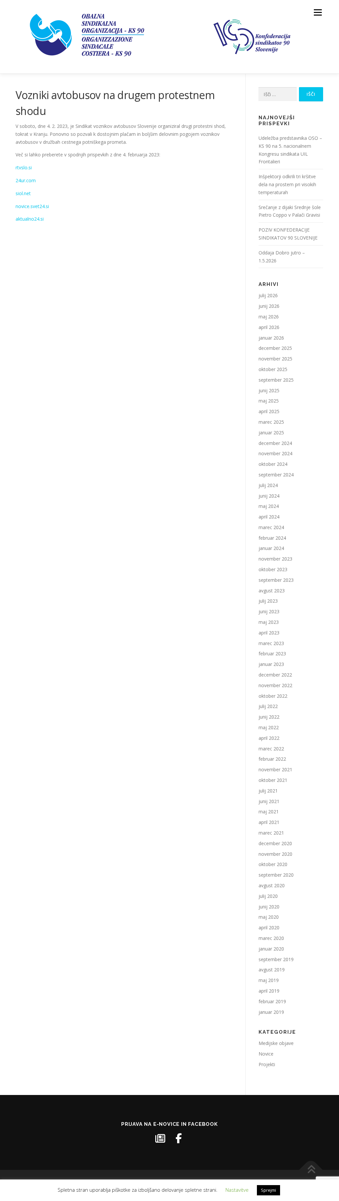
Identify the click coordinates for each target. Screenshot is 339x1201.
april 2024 (269, 517)
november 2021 (275, 769)
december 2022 (275, 675)
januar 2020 (271, 949)
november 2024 (275, 453)
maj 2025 (269, 401)
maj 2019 (269, 980)
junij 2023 (269, 611)
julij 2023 (268, 601)
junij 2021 (269, 801)
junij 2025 (269, 390)
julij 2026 (268, 295)
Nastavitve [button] (237, 1189)
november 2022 (275, 685)
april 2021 (269, 822)
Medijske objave (276, 1043)
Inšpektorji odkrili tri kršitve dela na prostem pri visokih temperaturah (287, 184)
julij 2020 (268, 896)
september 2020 (276, 875)
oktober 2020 (273, 864)
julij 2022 (268, 706)
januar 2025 (271, 432)
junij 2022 (269, 717)
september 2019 (276, 959)
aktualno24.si (30, 219)
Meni (317, 12)
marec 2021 (271, 833)
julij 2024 (268, 485)
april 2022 (269, 738)
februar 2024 (272, 538)
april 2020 (269, 927)
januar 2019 (271, 1012)
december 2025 (275, 348)
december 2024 (275, 443)
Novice (266, 1054)
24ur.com (26, 180)
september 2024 (276, 474)
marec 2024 (271, 527)
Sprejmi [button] (268, 1190)
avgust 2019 (272, 969)
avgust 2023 (272, 590)
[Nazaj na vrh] (311, 1170)
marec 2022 (271, 748)
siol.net (23, 193)
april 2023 (269, 632)
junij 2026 (269, 306)
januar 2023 (271, 664)
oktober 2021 (273, 780)
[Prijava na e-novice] (160, 1138)
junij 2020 (269, 906)
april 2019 (269, 991)
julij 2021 (268, 791)
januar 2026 (271, 338)
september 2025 (276, 380)
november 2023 (275, 559)
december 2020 (275, 843)
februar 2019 (272, 1001)
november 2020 (275, 854)
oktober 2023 (273, 569)
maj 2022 (269, 727)
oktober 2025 (273, 369)
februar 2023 (272, 653)
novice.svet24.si (32, 206)
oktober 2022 (273, 696)
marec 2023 (271, 643)
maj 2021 (269, 811)
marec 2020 (271, 938)
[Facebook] (179, 1138)
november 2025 (275, 358)
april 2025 (269, 411)
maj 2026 (269, 316)
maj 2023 (269, 622)
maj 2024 (269, 506)
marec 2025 (271, 422)
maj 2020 (269, 917)
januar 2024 (271, 548)
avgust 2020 (272, 885)
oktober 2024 (273, 464)
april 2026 (269, 327)
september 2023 (276, 580)
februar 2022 (272, 759)
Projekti (267, 1064)
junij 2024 (269, 496)
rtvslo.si (24, 167)
